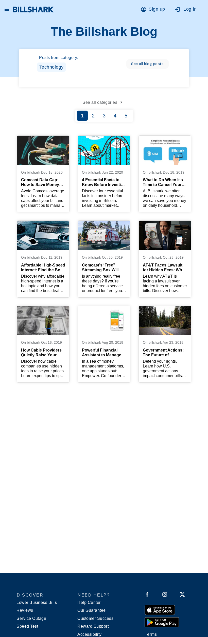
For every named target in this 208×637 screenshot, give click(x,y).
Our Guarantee (91, 610)
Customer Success (95, 618)
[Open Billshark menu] (7, 8)
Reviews (24, 610)
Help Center (89, 602)
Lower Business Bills (36, 602)
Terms (151, 634)
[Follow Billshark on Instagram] (164, 595)
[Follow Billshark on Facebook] (147, 595)
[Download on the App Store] (160, 610)
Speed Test (27, 626)
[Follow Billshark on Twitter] (182, 595)
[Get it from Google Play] (162, 622)
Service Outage (31, 618)
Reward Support (93, 626)
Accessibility (89, 634)
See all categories (99, 102)
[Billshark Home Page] (33, 9)
